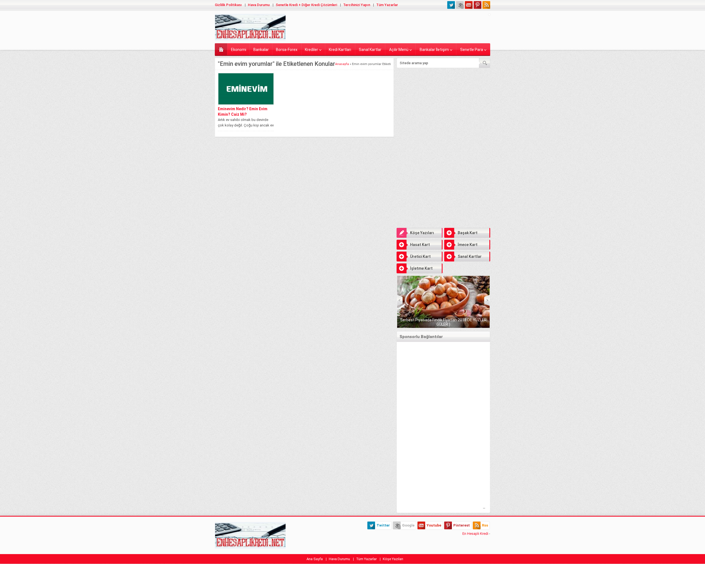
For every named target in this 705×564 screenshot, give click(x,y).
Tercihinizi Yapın (356, 5)
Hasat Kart (420, 244)
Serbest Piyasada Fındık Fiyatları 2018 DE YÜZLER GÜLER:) (443, 322)
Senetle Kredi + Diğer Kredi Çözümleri (306, 5)
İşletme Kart (421, 268)
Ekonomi (238, 49)
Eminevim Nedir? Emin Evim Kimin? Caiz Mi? (242, 112)
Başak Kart (468, 233)
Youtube (434, 525)
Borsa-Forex (286, 49)
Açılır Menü (398, 49)
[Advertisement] (443, 109)
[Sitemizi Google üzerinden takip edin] (460, 5)
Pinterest (461, 525)
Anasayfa (221, 49)
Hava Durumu (259, 5)
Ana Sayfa (315, 559)
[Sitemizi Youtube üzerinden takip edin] (469, 5)
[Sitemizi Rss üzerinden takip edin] (486, 5)
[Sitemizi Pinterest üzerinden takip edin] (477, 5)
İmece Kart (468, 244)
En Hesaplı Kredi (475, 533)
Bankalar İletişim (434, 49)
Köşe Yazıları (422, 233)
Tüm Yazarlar (387, 5)
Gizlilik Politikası (228, 5)
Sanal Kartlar (370, 49)
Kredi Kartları (340, 49)
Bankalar (261, 49)
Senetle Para (471, 49)
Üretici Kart (420, 256)
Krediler (311, 49)
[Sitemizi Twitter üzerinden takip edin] (451, 5)
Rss (485, 525)
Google (408, 525)
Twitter (383, 525)
